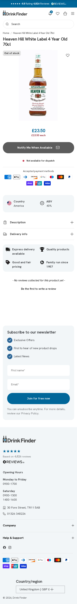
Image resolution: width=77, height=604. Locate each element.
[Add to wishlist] (68, 55)
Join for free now (38, 398)
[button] (50, 13)
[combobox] (38, 24)
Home (6, 33)
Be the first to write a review (38, 289)
